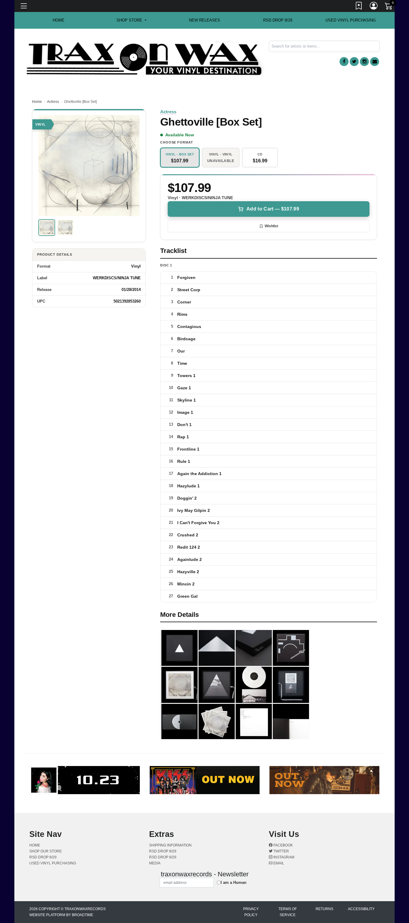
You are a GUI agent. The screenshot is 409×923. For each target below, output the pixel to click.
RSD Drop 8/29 (277, 20)
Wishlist (271, 226)
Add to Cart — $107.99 (272, 208)
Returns (324, 909)
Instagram (283, 857)
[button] (131, 20)
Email (278, 863)
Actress (53, 102)
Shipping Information (170, 845)
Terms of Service (287, 912)
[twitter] (354, 62)
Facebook (282, 845)
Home (37, 102)
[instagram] (364, 62)
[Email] (374, 62)
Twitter (280, 851)
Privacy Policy (251, 912)
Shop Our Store (45, 851)
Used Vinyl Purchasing (350, 20)
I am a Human (233, 882)
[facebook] (344, 62)
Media (154, 863)
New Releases (204, 20)
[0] (389, 7)
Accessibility (361, 909)
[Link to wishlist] (359, 6)
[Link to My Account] (374, 6)
